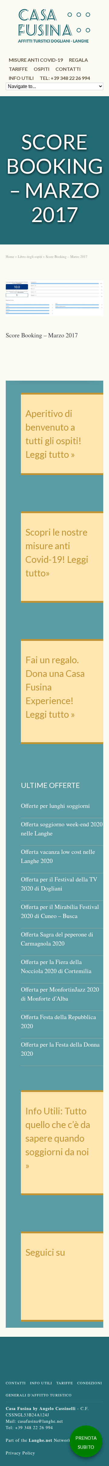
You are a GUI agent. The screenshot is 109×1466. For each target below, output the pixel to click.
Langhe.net (40, 1440)
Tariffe (18, 69)
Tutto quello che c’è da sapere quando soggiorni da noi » (57, 1138)
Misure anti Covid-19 (36, 60)
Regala (78, 60)
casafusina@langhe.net (40, 1421)
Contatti (68, 69)
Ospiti (41, 69)
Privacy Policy (20, 1453)
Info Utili (41, 1382)
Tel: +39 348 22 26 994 (65, 78)
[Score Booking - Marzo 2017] (54, 300)
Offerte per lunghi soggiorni (55, 806)
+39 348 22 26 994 (34, 1427)
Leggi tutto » (50, 454)
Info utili (21, 78)
